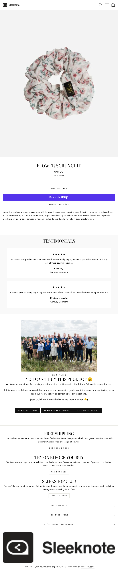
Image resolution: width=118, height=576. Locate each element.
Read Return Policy (57, 410)
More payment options (59, 204)
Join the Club (59, 496)
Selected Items (59, 515)
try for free (59, 472)
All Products (59, 506)
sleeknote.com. (87, 566)
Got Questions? (88, 410)
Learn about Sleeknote (59, 524)
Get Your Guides (59, 448)
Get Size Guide (27, 410)
